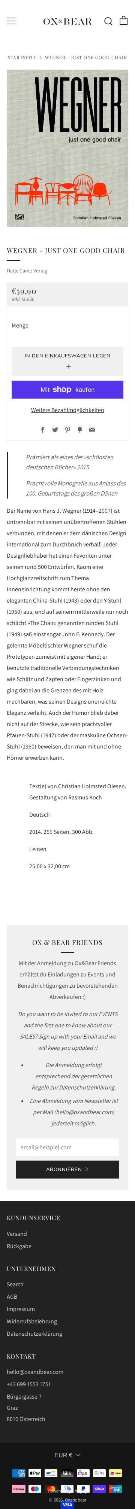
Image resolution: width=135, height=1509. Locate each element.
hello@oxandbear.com (35, 1372)
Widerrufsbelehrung (32, 1321)
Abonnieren (64, 1169)
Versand (17, 1234)
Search (15, 1284)
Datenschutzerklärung (34, 1334)
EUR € (63, 1455)
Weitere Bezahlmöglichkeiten (67, 410)
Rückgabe (19, 1246)
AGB (12, 1297)
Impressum (21, 1309)
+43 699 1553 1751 (29, 1384)
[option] (67, 148)
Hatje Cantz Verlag (27, 270)
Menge (20, 325)
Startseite (22, 57)
